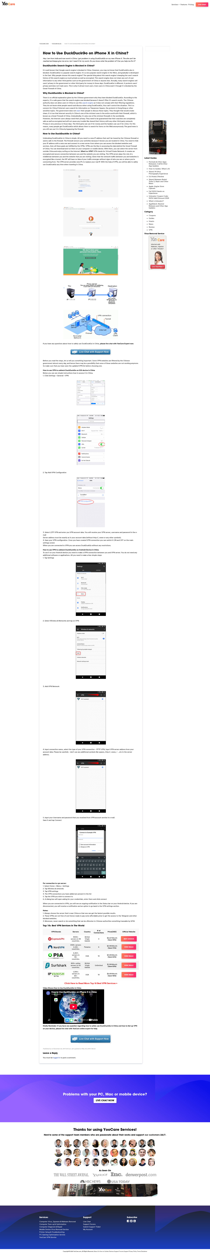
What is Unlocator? (156, 201)
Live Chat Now (105, 1100)
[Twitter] (131, 1221)
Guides (151, 218)
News (151, 224)
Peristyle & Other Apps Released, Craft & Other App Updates (158, 164)
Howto (151, 221)
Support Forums (89, 1224)
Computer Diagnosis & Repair (50, 1227)
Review (152, 227)
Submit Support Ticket (92, 1227)
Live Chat (202, 4)
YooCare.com (44, 44)
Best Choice (129, 939)
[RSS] (134, 1221)
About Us (96, 1251)
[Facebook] (128, 1221)
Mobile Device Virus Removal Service (54, 1229)
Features (183, 4)
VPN (150, 230)
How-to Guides (104, 1251)
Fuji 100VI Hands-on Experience (156, 192)
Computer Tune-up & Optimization (52, 1224)
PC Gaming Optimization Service (52, 1235)
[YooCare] (8, 4)
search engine (87, 103)
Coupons (152, 215)
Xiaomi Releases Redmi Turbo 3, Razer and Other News (158, 181)
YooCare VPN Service (47, 1237)
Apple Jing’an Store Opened (156, 187)
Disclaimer (144, 1251)
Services (175, 4)
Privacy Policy (133, 1251)
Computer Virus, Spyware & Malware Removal (57, 1221)
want (78, 111)
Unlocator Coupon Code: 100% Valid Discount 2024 (159, 197)
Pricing (191, 4)
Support (126, 1251)
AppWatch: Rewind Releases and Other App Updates (158, 206)
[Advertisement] (105, 24)
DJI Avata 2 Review (156, 176)
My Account (88, 1229)
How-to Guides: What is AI (159, 169)
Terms (139, 1251)
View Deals (128, 947)
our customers (152, 1134)
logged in (56, 1058)
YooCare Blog (56, 44)
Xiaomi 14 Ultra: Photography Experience (158, 172)
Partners (111, 1251)
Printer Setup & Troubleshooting (51, 1232)
